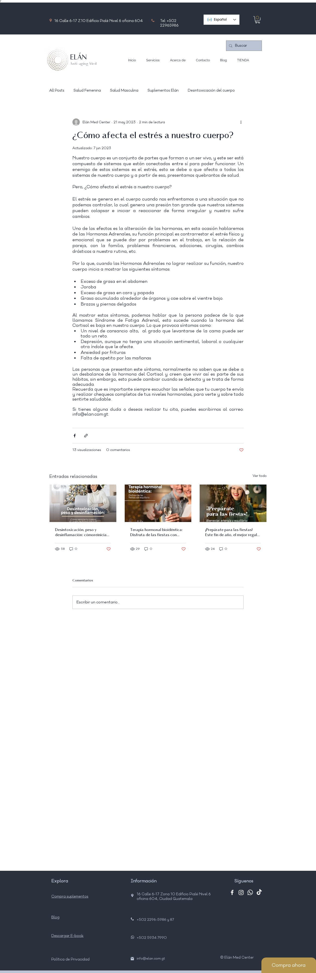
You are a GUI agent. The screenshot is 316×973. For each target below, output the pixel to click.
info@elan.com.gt (151, 958)
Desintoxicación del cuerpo (211, 90)
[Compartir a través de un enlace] (86, 435)
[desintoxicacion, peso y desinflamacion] (83, 503)
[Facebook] (232, 892)
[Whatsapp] (250, 892)
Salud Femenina (87, 90)
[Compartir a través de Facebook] (74, 435)
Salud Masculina (124, 90)
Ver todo (260, 476)
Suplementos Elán (163, 90)
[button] (257, 19)
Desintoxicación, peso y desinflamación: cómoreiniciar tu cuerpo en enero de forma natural (81, 533)
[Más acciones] (241, 122)
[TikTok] (259, 892)
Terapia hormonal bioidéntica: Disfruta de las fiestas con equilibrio (156, 533)
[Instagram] (241, 892)
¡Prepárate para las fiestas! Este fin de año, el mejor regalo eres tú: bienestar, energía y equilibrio (232, 533)
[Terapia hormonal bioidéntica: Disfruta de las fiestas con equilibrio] (158, 503)
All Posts (56, 90)
